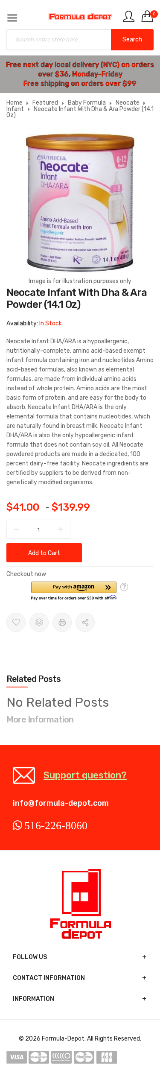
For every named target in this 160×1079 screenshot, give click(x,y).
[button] (73, 591)
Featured (45, 102)
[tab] (80, 678)
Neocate (128, 102)
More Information (39, 719)
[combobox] (80, 39)
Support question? (85, 775)
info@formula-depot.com (61, 803)
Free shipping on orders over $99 (80, 83)
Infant (15, 109)
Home (14, 102)
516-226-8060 (55, 825)
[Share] (85, 622)
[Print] (62, 622)
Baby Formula (87, 102)
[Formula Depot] (80, 16)
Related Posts (33, 679)
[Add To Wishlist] (16, 622)
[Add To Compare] (39, 622)
